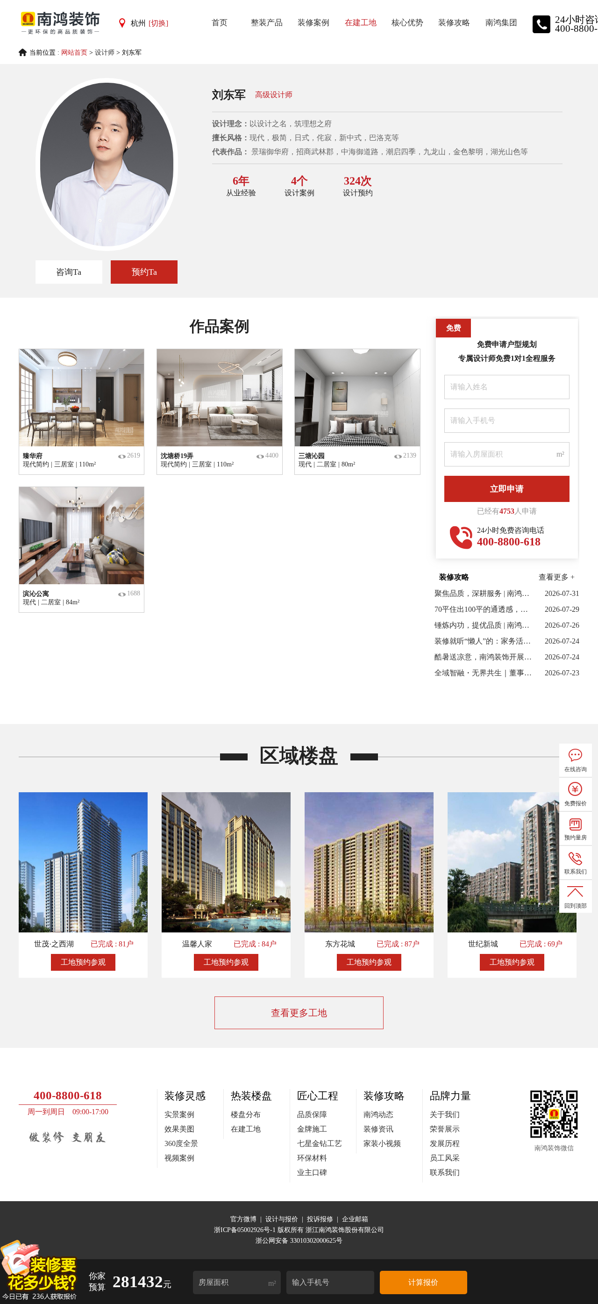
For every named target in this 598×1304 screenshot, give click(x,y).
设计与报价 (281, 1219)
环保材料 (312, 1158)
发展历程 (445, 1143)
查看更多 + (557, 577)
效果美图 (179, 1129)
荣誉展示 (445, 1129)
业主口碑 (312, 1172)
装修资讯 (378, 1129)
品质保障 (312, 1114)
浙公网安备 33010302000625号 (299, 1240)
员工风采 (445, 1158)
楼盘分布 (246, 1114)
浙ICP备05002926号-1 (246, 1229)
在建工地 (246, 1129)
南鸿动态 (378, 1114)
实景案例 (179, 1114)
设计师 (104, 52)
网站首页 (74, 52)
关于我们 (445, 1114)
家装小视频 (382, 1143)
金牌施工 (312, 1129)
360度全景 (181, 1143)
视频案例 (179, 1158)
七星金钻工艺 (319, 1143)
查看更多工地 (299, 1013)
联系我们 (445, 1172)
